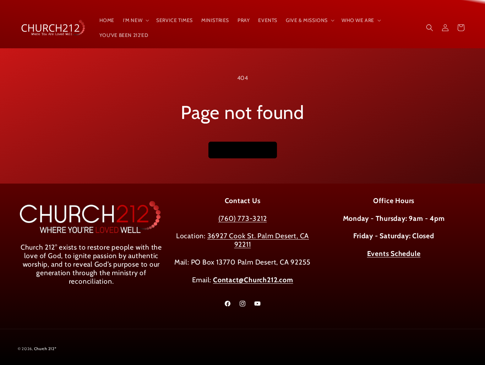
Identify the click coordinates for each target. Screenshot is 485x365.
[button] (135, 20)
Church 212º (45, 348)
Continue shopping (242, 150)
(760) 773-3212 (242, 218)
